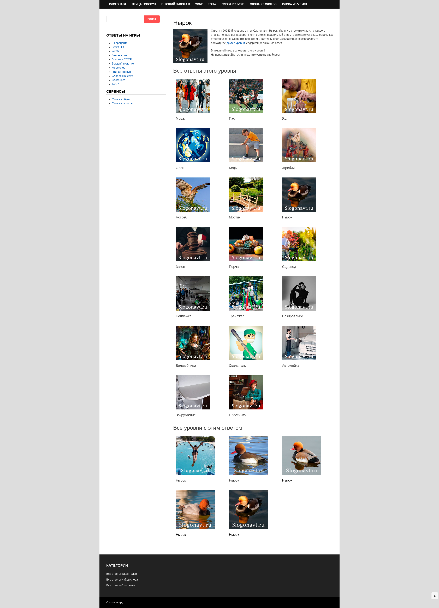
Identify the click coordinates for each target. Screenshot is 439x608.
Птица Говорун (144, 4)
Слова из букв (233, 4)
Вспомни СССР (122, 59)
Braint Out (118, 47)
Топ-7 (212, 4)
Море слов (118, 67)
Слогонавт (117, 4)
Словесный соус (122, 75)
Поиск (151, 19)
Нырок (181, 480)
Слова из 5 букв (294, 4)
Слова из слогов (263, 4)
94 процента (120, 43)
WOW (199, 4)
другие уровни (236, 43)
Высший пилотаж (175, 4)
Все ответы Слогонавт (120, 585)
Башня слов (119, 55)
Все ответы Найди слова (122, 579)
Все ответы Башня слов (121, 573)
